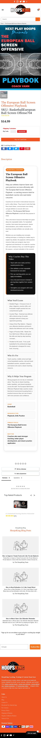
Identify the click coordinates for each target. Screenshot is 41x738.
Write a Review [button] (21, 469)
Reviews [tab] (4, 478)
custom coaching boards (11, 684)
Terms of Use (5, 718)
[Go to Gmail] (27, 148)
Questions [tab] (17, 478)
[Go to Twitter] (20, 2)
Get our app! (32, 733)
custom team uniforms (24, 684)
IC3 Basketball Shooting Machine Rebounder (20, 513)
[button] (31, 495)
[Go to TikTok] (27, 2)
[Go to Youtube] (24, 2)
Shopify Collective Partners (9, 716)
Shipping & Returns (7, 713)
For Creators (5, 708)
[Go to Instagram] (17, 2)
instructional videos (23, 686)
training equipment (9, 686)
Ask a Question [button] (21, 473)
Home (2, 23)
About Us (4, 697)
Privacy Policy (5, 710)
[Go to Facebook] (14, 2)
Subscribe (35, 647)
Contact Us (4, 702)
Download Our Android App (9, 705)
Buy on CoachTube (20, 139)
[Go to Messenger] (10, 148)
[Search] (37, 19)
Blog (3, 700)
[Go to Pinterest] (22, 148)
